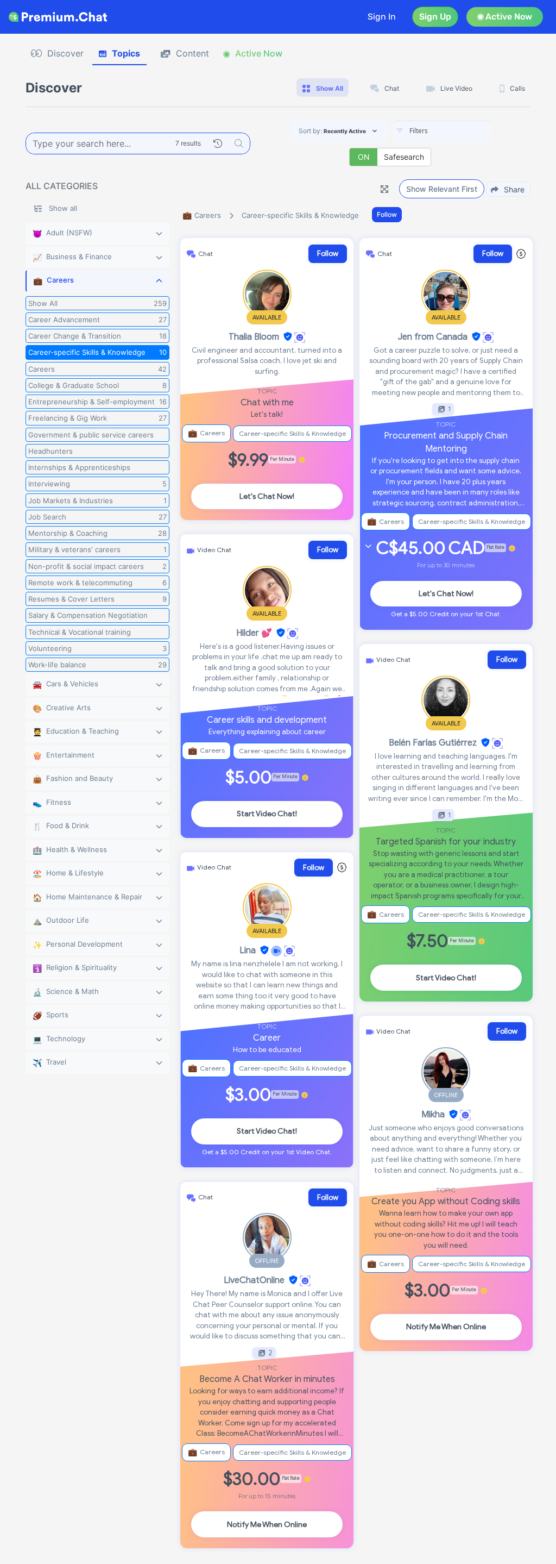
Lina (247, 950)
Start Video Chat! (267, 813)
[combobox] (442, 131)
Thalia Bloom (254, 336)
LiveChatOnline (254, 1280)
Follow (387, 214)
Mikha (433, 1114)
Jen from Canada (432, 336)
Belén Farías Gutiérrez (433, 742)
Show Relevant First (441, 188)
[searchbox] (458, 131)
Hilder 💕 (254, 633)
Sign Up (435, 16)
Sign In (382, 16)
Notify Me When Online (267, 1524)
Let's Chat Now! (266, 496)
